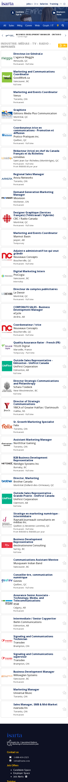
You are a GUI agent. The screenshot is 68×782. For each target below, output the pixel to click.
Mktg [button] (19, 25)
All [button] (4, 25)
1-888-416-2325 (21, 757)
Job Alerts (18, 776)
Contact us (13, 752)
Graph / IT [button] (48, 25)
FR (61, 4)
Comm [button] (28, 25)
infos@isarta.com (22, 760)
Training (54, 4)
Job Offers (13, 765)
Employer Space (21, 773)
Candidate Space (22, 770)
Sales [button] (11, 25)
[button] (29, 3)
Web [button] (37, 25)
